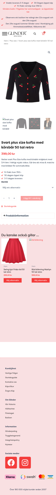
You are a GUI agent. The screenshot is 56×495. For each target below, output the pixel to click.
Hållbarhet (10, 408)
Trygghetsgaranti (12, 435)
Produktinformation (17, 215)
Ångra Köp (9, 390)
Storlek (4, 182)
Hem (6, 41)
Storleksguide (10, 206)
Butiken (8, 417)
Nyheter (8, 444)
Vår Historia (10, 404)
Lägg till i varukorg (31, 198)
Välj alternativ (12, 280)
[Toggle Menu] (4, 33)
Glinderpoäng (11, 431)
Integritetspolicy (12, 440)
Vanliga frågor (11, 373)
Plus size (13, 41)
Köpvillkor (9, 386)
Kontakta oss (11, 382)
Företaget (9, 413)
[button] (49, 52)
